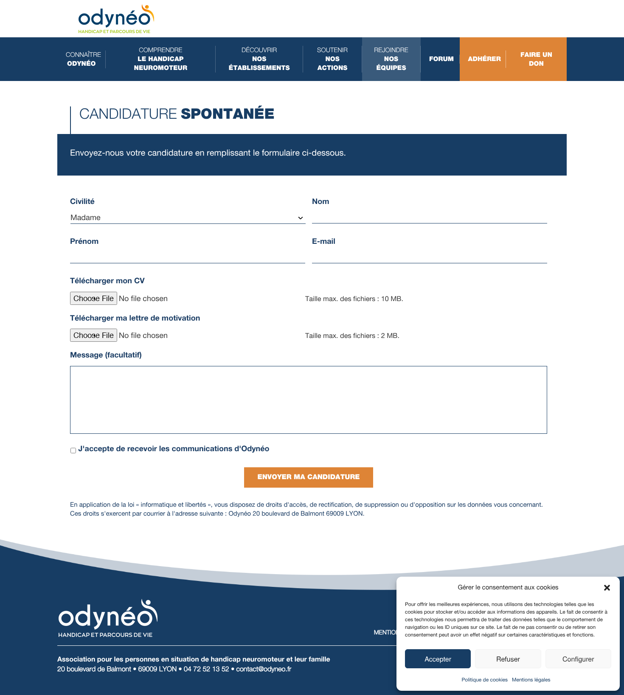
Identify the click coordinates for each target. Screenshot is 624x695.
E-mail (323, 241)
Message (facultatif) (106, 355)
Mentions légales (531, 680)
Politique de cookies (485, 680)
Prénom (84, 241)
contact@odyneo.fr (264, 669)
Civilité (82, 201)
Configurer (578, 659)
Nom (320, 201)
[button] (607, 587)
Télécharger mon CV (107, 280)
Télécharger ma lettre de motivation (135, 318)
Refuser (508, 659)
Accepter (437, 659)
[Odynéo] (116, 18)
